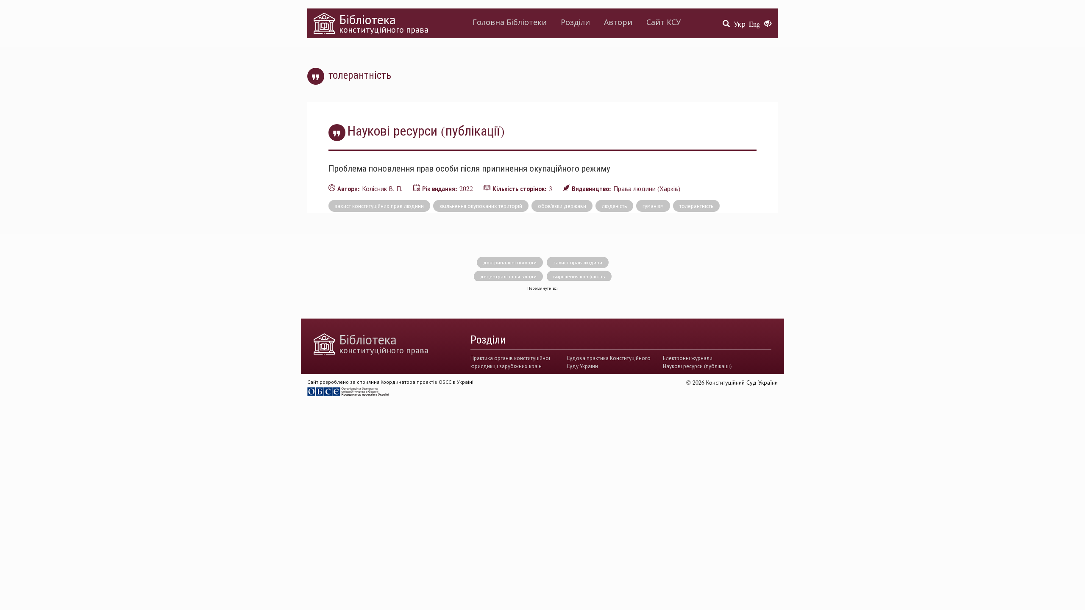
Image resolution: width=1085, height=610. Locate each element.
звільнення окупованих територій (481, 206)
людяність (614, 206)
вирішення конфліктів (579, 276)
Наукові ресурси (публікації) (697, 366)
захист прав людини (577, 262)
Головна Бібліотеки (510, 22)
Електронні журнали (687, 358)
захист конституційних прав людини (379, 206)
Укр (740, 24)
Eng (754, 24)
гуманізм (653, 206)
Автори (618, 22)
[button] (767, 24)
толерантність (696, 206)
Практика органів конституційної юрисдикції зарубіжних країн (510, 361)
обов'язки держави (562, 206)
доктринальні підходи (510, 262)
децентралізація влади (508, 276)
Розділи (575, 22)
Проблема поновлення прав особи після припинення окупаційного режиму (469, 168)
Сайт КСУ (663, 22)
